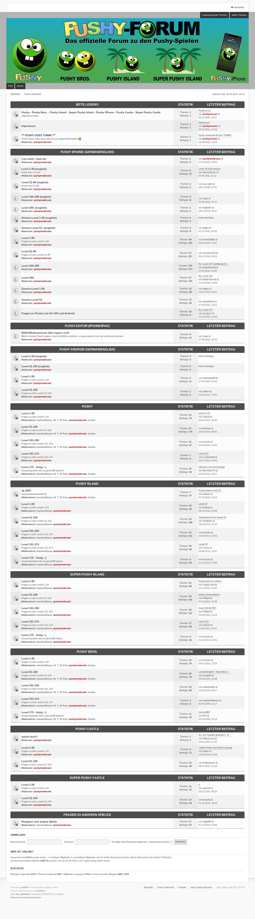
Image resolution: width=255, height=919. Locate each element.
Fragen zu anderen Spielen (87, 814)
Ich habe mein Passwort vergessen (129, 842)
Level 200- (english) (34, 207)
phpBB (24, 887)
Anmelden (17, 834)
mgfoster (207, 207)
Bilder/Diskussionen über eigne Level (45, 332)
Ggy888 (207, 821)
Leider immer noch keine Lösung (215, 747)
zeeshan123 (209, 253)
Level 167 (204, 453)
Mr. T (55, 420)
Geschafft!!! (204, 712)
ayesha (206, 788)
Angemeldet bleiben (159, 842)
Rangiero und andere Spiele (39, 821)
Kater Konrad (209, 279)
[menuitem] (15, 897)
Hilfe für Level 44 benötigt (212, 467)
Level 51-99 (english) (34, 182)
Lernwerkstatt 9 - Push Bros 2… (215, 672)
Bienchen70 (209, 470)
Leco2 (206, 548)
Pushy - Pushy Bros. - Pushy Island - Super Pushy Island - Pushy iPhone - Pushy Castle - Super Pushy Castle (91, 112)
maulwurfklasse (44, 420)
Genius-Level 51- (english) (38, 227)
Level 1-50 (28, 237)
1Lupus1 (207, 313)
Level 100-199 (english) (36, 196)
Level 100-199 (30, 265)
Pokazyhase (209, 763)
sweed (206, 417)
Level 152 (204, 621)
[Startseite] (127, 50)
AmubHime (208, 301)
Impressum (28, 125)
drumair (207, 428)
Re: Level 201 (206, 276)
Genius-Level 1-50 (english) (39, 217)
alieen (206, 391)
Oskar (206, 751)
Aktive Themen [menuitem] (239, 15)
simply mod (208, 584)
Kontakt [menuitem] (182, 887)
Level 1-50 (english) (34, 168)
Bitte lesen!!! (87, 104)
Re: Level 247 (206, 310)
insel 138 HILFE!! (207, 608)
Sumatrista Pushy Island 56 (212, 517)
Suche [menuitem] (20, 86)
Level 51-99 (28, 251)
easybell (207, 675)
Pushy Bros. (87, 651)
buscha (206, 442)
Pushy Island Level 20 (210, 490)
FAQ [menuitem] (10, 86)
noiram (206, 625)
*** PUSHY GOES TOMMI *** (38, 135)
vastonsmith (209, 687)
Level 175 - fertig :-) (33, 467)
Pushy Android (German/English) (87, 349)
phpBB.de (40, 891)
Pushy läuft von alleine (210, 581)
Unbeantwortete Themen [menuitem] (214, 15)
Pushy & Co (205, 110)
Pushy (87, 406)
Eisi (205, 715)
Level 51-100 (29, 389)
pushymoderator (43, 142)
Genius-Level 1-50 (33, 288)
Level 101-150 (30, 440)
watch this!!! (29, 736)
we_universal (23, 894)
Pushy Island (87, 483)
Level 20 (203, 504)
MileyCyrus (208, 738)
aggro (206, 228)
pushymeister (210, 114)
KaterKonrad (209, 267)
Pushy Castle (87, 729)
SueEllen (207, 521)
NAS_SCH (123, 874)
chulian (91, 420)
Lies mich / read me (33, 158)
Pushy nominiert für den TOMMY (215, 135)
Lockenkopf (209, 457)
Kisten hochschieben (209, 594)
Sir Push (63, 420)
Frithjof (206, 598)
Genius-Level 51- (32, 299)
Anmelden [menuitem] (239, 7)
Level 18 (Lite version (209, 169)
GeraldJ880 (209, 239)
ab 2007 (26, 490)
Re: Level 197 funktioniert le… (214, 264)
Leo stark (207, 184)
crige (205, 198)
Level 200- (28, 277)
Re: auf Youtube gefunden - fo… (215, 735)
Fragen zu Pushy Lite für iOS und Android (48, 313)
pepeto (206, 494)
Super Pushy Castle (87, 777)
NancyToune (209, 172)
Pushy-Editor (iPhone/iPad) (87, 325)
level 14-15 (204, 413)
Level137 (203, 544)
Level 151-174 (30, 453)
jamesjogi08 (209, 378)
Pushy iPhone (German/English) (87, 152)
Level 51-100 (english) (35, 366)
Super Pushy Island (87, 574)
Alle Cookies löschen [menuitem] (201, 887)
